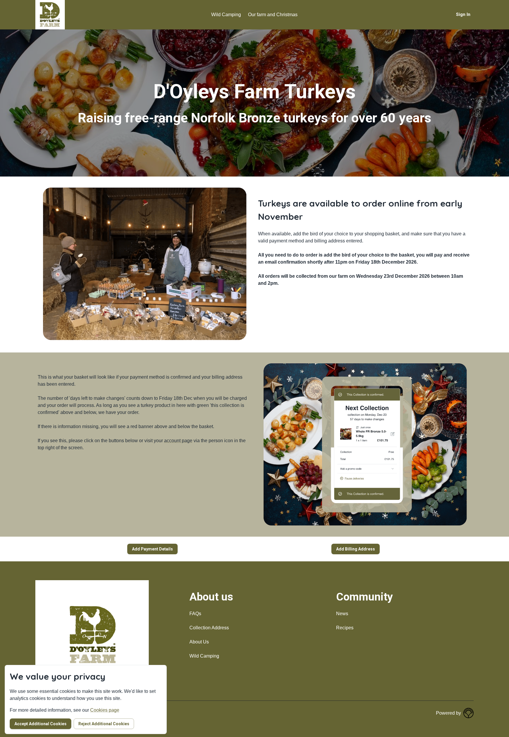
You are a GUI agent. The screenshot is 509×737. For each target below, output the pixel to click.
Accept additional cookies (40, 723)
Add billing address (355, 549)
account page (178, 440)
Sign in (463, 14)
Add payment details (152, 549)
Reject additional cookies (103, 723)
